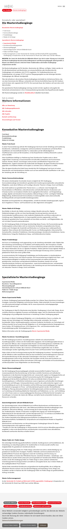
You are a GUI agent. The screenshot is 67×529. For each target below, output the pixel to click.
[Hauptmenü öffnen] (64, 6)
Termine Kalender (24, 503)
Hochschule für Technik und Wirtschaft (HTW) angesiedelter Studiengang (29, 481)
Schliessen (43, 525)
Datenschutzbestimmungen (12, 520)
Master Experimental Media (41, 331)
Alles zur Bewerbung (8, 105)
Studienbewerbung (25, 506)
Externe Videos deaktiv (11, 525)
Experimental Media (9, 43)
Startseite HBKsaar (10, 503)
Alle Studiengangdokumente (11, 108)
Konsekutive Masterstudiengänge (12, 28)
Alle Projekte (6, 114)
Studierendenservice (10, 506)
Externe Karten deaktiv (29, 525)
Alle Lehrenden (6, 111)
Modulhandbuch (30, 93)
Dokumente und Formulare (42, 506)
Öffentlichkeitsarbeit (39, 503)
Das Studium (7, 10)
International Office (54, 503)
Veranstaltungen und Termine (11, 120)
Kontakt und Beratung (9, 117)
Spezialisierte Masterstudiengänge (13, 40)
